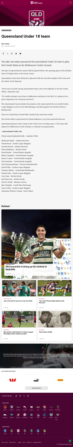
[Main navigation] (2, 3)
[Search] (71, 3)
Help (24, 442)
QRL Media (5, 44)
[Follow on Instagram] (28, 395)
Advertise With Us (37, 442)
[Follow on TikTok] (16, 395)
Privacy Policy (12, 442)
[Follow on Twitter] (24, 395)
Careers (19, 442)
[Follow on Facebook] (20, 395)
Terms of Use (4, 442)
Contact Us (29, 442)
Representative (6, 30)
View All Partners (36, 388)
